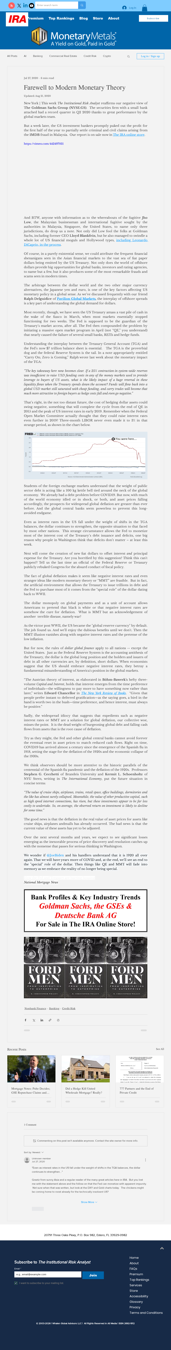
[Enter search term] (82, 5)
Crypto (107, 56)
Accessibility (139, 1296)
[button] (144, 8)
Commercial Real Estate (63, 56)
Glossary (136, 1302)
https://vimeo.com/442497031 (44, 143)
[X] (19, 5)
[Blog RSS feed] (11, 5)
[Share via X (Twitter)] (33, 1020)
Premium (136, 1274)
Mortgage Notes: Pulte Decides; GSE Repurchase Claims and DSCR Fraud (30, 1090)
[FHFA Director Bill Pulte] (31, 1068)
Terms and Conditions (146, 1313)
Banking (38, 56)
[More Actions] (145, 1160)
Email (17, 1268)
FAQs (133, 1269)
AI (25, 56)
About (134, 1263)
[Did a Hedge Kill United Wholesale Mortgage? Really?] (85, 1068)
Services (136, 1285)
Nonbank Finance (35, 1008)
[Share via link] (50, 1020)
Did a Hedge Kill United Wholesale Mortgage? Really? (83, 1090)
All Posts (12, 56)
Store (134, 1291)
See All (160, 1049)
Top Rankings (139, 1280)
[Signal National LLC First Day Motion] (140, 1068)
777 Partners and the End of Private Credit (137, 1090)
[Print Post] (58, 1020)
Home (134, 1258)
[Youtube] (31, 5)
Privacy (135, 1307)
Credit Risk (90, 56)
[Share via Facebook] (25, 1020)
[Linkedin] (25, 5)
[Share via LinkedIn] (41, 1020)
